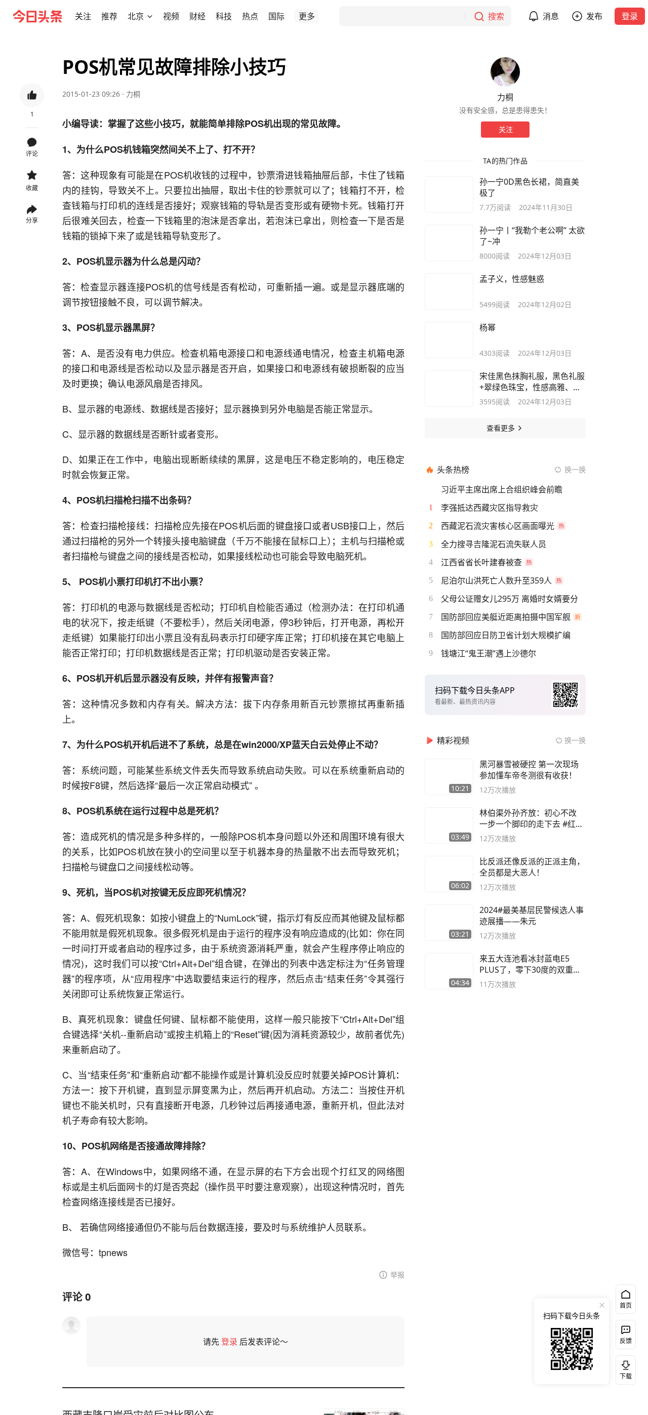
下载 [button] (624, 1368)
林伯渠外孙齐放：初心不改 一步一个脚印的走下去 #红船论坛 (531, 818)
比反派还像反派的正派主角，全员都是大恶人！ (532, 867)
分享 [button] (32, 220)
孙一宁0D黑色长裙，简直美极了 (529, 187)
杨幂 (487, 327)
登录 (630, 16)
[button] (83, 16)
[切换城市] (150, 16)
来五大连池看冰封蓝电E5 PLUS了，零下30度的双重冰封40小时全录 (530, 964)
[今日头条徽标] (37, 16)
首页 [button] (626, 1305)
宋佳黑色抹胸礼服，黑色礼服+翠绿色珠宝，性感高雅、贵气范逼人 (532, 381)
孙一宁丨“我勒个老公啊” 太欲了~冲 (532, 236)
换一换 (575, 469)
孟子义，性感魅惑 (511, 278)
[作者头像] (505, 72)
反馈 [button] (626, 1341)
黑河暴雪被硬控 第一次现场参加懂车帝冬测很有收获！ (529, 770)
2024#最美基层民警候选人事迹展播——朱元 (531, 915)
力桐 (133, 94)
